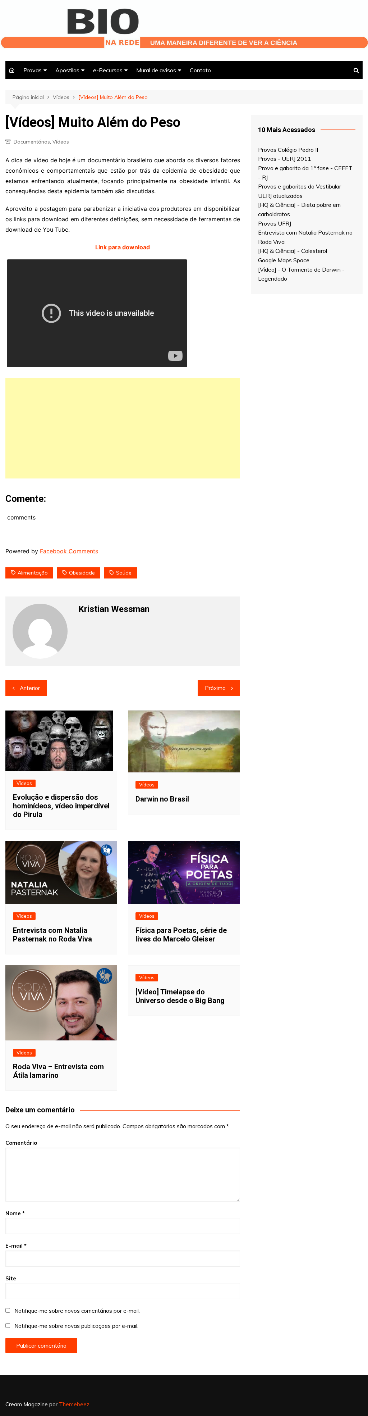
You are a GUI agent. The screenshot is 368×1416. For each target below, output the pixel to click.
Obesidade (82, 572)
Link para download (122, 247)
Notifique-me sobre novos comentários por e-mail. (77, 1310)
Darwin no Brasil (162, 799)
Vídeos (60, 142)
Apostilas (67, 70)
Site (10, 1278)
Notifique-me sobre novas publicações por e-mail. (76, 1325)
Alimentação (33, 572)
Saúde (124, 572)
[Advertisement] (122, 428)
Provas (32, 70)
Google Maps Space (283, 260)
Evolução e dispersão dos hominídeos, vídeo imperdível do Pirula (61, 806)
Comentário (21, 1142)
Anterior (30, 688)
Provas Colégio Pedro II (288, 149)
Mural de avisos (156, 70)
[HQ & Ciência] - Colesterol (292, 250)
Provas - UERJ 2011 (284, 158)
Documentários (32, 142)
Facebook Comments (69, 551)
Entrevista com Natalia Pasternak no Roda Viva (52, 934)
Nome (15, 1213)
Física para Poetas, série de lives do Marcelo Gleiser (181, 934)
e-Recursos (108, 70)
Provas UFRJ (274, 223)
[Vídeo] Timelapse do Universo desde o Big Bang (180, 996)
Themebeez (74, 1404)
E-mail (16, 1245)
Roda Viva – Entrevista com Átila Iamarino (58, 1071)
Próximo (215, 688)
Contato (200, 70)
